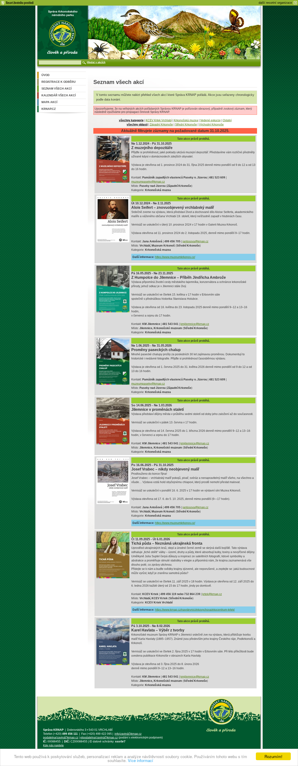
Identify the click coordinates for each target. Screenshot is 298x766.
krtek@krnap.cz (212, 594)
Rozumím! (273, 756)
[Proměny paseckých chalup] (112, 383)
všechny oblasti (137, 124)
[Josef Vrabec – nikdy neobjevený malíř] (112, 503)
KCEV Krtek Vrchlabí (159, 120)
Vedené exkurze (210, 120)
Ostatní (227, 120)
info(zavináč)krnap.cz (128, 733)
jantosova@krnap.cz (195, 241)
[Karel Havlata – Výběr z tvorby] (112, 664)
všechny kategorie (131, 120)
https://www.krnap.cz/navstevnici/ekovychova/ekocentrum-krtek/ (195, 609)
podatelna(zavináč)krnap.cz (60, 737)
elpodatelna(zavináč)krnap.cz (99, 737)
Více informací (140, 760)
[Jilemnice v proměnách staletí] (112, 443)
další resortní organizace (275, 2)
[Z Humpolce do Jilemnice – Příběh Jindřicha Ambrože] (112, 311)
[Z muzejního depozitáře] (112, 181)
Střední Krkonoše (186, 124)
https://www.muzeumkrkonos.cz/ (175, 257)
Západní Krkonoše (161, 124)
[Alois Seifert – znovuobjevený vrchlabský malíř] (112, 241)
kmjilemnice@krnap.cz (194, 324)
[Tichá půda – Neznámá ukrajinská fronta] (112, 577)
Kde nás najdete (53, 745)
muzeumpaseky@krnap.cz (148, 181)
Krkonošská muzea (186, 120)
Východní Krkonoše (211, 124)
